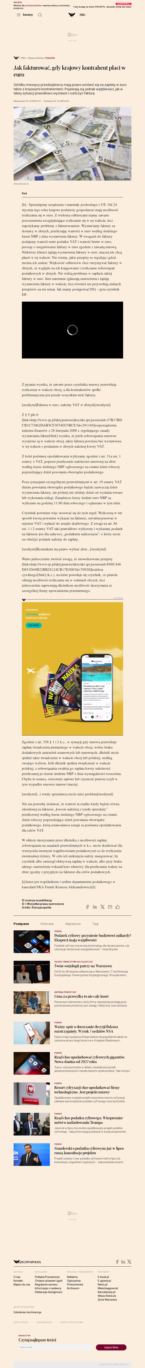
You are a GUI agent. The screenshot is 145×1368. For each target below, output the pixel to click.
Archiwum (73, 1288)
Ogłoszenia (74, 1280)
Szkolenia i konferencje (27, 1312)
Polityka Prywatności (47, 1276)
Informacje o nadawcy (48, 1288)
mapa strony (21, 1322)
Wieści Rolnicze (107, 1295)
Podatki (50, 58)
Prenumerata (75, 1284)
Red (24, 193)
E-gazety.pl (104, 1280)
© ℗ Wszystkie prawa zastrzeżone (43, 903)
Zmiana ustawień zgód (48, 1280)
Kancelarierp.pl (106, 1292)
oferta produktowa (71, 1322)
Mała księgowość (108, 1288)
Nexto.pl (102, 1284)
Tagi (95, 924)
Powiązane (21, 924)
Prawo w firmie (35, 58)
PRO (82, 15)
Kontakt (18, 1280)
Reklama (72, 1276)
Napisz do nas (22, 1284)
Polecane (47, 924)
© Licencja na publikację (37, 900)
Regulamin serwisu (46, 1284)
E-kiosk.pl (103, 1276)
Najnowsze (73, 924)
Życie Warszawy (107, 1299)
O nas (17, 1276)
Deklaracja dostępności (48, 1292)
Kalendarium (44, 1322)
